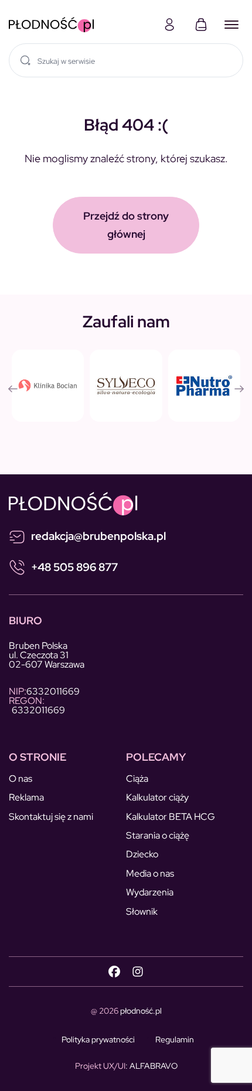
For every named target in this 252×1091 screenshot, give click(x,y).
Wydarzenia (149, 892)
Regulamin (174, 1039)
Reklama (26, 797)
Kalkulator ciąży (157, 797)
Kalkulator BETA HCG (170, 816)
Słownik (142, 911)
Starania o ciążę (157, 835)
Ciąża (137, 778)
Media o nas (150, 873)
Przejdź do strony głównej (126, 225)
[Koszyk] (201, 24)
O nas (20, 778)
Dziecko (142, 854)
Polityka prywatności (98, 1039)
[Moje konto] (169, 24)
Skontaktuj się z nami (51, 816)
